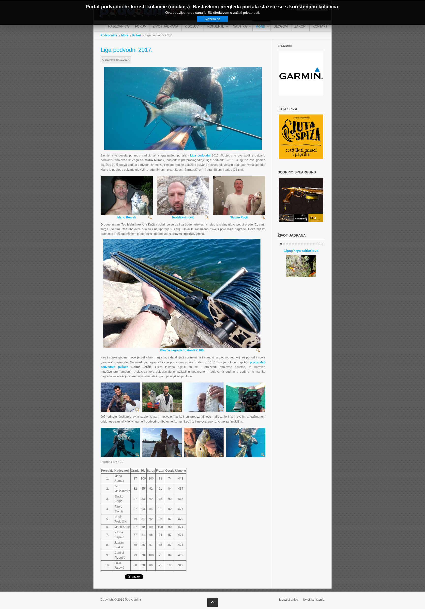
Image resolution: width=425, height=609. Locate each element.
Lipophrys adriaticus (301, 251)
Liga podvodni (200, 155)
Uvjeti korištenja (313, 599)
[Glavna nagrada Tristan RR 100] (182, 295)
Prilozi (136, 35)
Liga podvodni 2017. (127, 49)
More (124, 35)
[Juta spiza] (301, 73)
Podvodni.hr (109, 35)
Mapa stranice (288, 599)
